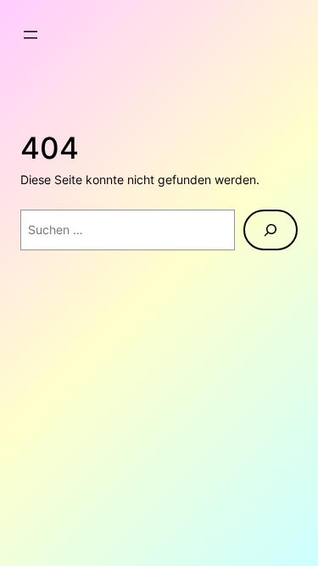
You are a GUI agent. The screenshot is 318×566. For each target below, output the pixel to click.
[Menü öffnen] (30, 35)
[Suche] (270, 230)
